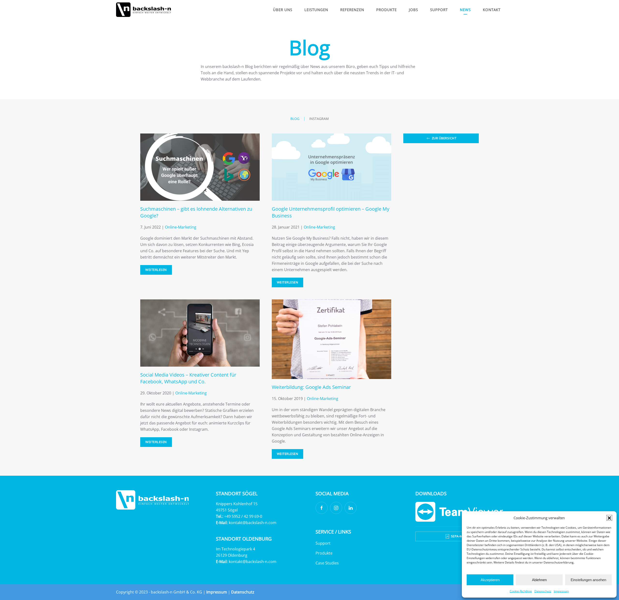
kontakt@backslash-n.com (252, 522)
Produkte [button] (386, 9)
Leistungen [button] (316, 9)
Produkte (324, 553)
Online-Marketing (180, 227)
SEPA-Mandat (462, 536)
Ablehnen (539, 580)
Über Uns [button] (282, 9)
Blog (294, 118)
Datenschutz (542, 591)
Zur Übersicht (444, 138)
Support (323, 543)
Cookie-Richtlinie (521, 591)
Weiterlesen (156, 270)
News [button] (465, 9)
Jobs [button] (413, 9)
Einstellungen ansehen (588, 580)
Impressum (561, 591)
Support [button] (439, 9)
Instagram (319, 118)
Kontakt (492, 9)
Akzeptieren (490, 580)
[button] (609, 517)
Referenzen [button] (352, 9)
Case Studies (327, 563)
